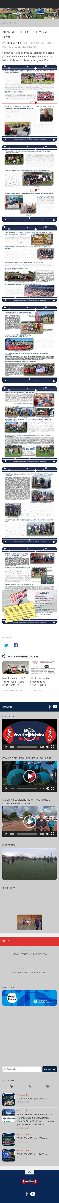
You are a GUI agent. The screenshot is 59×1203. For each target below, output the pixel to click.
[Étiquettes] (48, 1086)
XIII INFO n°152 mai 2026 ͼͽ (32, 1138)
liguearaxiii (14, 43)
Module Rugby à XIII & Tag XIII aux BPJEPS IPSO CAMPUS (13, 681)
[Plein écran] (52, 746)
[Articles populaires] (29, 1086)
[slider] (27, 747)
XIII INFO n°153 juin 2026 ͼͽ (31, 1098)
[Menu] (55, 4)
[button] (29, 734)
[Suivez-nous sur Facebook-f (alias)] (50, 707)
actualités (9, 23)
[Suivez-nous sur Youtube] (55, 707)
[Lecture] (6, 746)
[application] (29, 734)
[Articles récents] (11, 1086)
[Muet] (47, 746)
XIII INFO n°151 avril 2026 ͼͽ (32, 1154)
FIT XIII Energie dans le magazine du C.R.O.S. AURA (40, 681)
